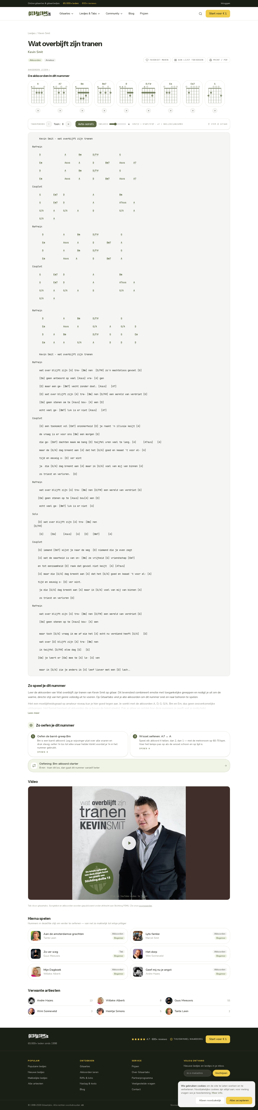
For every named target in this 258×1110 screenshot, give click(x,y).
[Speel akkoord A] (37, 110)
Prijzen (144, 13)
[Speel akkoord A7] (60, 110)
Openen (41, 752)
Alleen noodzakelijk (210, 1100)
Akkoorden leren (89, 1072)
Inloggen (225, 3)
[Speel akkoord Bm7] (104, 110)
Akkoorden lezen (39, 69)
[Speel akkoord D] (126, 110)
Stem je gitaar (219, 124)
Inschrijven (221, 1073)
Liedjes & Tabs (88, 13)
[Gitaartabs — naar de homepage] (39, 14)
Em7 (55, 194)
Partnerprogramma (142, 1078)
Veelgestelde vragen (143, 1083)
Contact (136, 1089)
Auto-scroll (86, 124)
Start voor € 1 (218, 13)
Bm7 (107, 162)
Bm (80, 154)
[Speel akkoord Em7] (192, 110)
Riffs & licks (86, 1078)
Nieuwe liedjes (36, 1072)
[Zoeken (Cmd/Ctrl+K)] (200, 14)
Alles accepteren (239, 1100)
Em (40, 162)
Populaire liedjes (37, 1066)
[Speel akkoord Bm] (82, 110)
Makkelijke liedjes (37, 1078)
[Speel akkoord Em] (170, 110)
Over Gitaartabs (141, 1072)
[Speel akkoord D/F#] (148, 110)
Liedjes (32, 33)
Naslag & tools (88, 1083)
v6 (82, 1105)
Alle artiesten (35, 1083)
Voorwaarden (177, 1105)
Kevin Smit (44, 33)
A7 (134, 162)
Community (112, 13)
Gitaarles (64, 13)
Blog (131, 13)
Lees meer (33, 713)
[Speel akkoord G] (214, 110)
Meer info (217, 1093)
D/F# (95, 154)
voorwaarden (145, 905)
